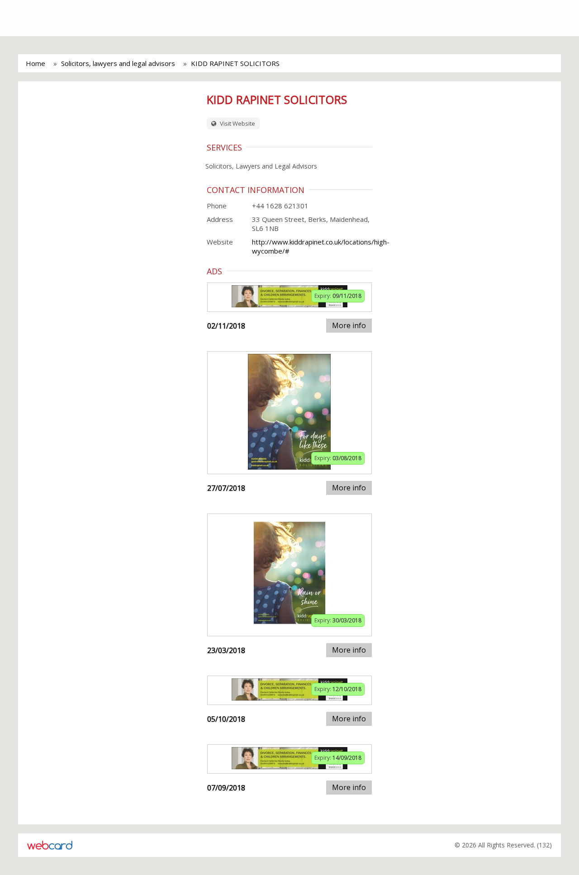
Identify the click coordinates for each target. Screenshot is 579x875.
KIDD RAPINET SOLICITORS (235, 63)
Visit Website (236, 123)
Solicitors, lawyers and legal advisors (118, 63)
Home (35, 63)
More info (349, 325)
